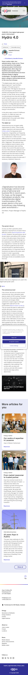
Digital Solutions (6, 618)
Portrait (4, 616)
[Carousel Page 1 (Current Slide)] (0, 286)
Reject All (14, 337)
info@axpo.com (6, 597)
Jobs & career (5, 627)
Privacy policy (20, 665)
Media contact (5, 645)
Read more (7, 446)
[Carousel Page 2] (2, 286)
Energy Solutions (6, 614)
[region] (14, 337)
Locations (4, 631)
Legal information (12, 665)
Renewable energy (15, 47)
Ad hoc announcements (8, 641)
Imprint (5, 665)
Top (25, 578)
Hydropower (5, 47)
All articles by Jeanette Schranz (14, 58)
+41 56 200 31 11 (6, 599)
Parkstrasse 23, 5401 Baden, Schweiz (14, 605)
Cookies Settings (14, 345)
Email (10, 55)
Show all (20, 567)
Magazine (4, 643)
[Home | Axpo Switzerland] (7, 11)
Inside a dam (5, 131)
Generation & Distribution (8, 613)
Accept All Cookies (14, 341)
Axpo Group (9, 4)
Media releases (6, 639)
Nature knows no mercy (17, 305)
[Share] (2, 44)
